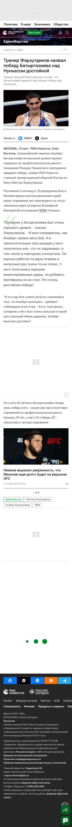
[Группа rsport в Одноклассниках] (51, 680)
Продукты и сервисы (51, 706)
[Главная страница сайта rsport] (21, 33)
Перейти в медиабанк (54, 129)
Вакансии (9, 720)
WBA (43, 210)
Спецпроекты (11, 706)
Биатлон (46, 700)
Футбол (7, 700)
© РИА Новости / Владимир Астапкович (22, 129)
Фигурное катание (26, 700)
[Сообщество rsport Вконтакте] (37, 680)
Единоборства (13, 499)
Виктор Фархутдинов (38, 499)
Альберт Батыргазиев (17, 504)
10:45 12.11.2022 (13, 50)
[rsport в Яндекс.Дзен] (23, 680)
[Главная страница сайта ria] (4, 33)
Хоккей (67, 700)
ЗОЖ (57, 700)
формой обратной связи (36, 782)
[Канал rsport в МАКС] (10, 680)
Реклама (29, 706)
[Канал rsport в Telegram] (64, 680)
